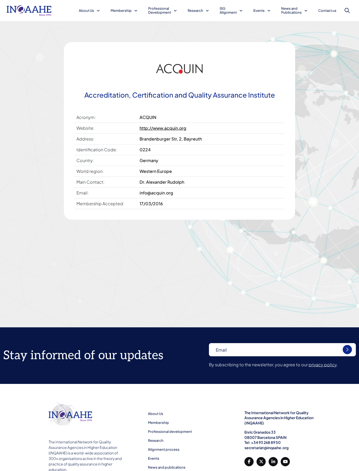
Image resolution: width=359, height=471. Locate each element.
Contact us (327, 10)
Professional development (170, 431)
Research (195, 10)
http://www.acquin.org (163, 128)
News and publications (167, 467)
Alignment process (164, 449)
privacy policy (323, 364)
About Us (86, 10)
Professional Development (159, 10)
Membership (121, 10)
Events (259, 10)
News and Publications (291, 10)
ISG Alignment (228, 10)
